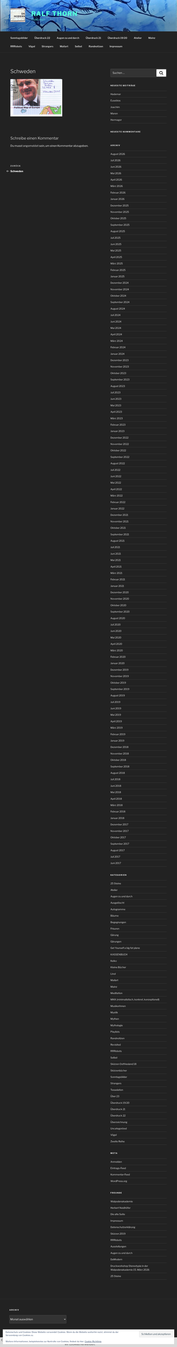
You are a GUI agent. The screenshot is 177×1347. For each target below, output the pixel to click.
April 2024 (116, 334)
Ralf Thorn (54, 13)
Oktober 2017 (118, 837)
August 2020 (117, 618)
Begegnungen (118, 922)
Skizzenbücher (118, 1070)
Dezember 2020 (119, 592)
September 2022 (119, 456)
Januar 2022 (117, 508)
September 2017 (119, 843)
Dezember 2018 (119, 746)
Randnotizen (96, 46)
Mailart (64, 46)
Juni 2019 (115, 708)
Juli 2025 (115, 237)
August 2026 (117, 153)
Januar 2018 (117, 818)
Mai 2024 (115, 327)
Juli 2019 (115, 701)
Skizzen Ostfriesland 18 (123, 1063)
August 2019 (117, 695)
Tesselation (116, 1089)
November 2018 (119, 753)
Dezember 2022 (119, 437)
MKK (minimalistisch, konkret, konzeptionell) (134, 999)
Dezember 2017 (119, 824)
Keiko (113, 960)
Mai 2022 (115, 482)
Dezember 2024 (119, 282)
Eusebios (115, 100)
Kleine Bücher (118, 967)
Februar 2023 (117, 424)
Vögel (32, 46)
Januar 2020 (117, 663)
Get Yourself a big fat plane (125, 947)
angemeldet (31, 145)
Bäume (114, 915)
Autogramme (117, 909)
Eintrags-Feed (118, 1168)
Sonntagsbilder (19, 37)
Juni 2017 (115, 863)
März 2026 (116, 186)
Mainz (151, 37)
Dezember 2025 (119, 205)
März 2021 (116, 572)
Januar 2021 (117, 585)
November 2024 (119, 289)
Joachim (115, 107)
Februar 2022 (117, 502)
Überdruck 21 (93, 37)
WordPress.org (118, 1181)
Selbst (78, 46)
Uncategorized (118, 1128)
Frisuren (114, 928)
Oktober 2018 (118, 759)
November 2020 (119, 598)
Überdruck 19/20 (117, 37)
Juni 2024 (115, 321)
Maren (114, 113)
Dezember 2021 (119, 514)
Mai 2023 (115, 405)
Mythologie (116, 1025)
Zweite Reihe (117, 1141)
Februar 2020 (118, 656)
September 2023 (119, 379)
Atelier (138, 37)
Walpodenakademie (121, 1201)
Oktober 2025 (118, 218)
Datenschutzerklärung (122, 1227)
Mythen (114, 1018)
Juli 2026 (115, 160)
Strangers (47, 46)
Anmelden (116, 1161)
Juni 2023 (115, 398)
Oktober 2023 (118, 373)
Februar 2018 (117, 811)
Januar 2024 (117, 353)
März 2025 (116, 263)
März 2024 (116, 340)
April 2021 (116, 566)
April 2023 (116, 411)
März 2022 (116, 495)
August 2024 (117, 308)
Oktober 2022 (118, 450)
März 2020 (116, 650)
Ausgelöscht (117, 902)
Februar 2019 (117, 734)
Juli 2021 (115, 547)
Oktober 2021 (118, 527)
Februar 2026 (117, 192)
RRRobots (16, 46)
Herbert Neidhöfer (120, 1207)
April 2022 (116, 489)
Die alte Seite (117, 1214)
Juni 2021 (115, 553)
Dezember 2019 (119, 669)
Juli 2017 (115, 856)
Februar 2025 (117, 270)
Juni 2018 (115, 785)
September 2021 (119, 534)
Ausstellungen (118, 1246)
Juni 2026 (115, 166)
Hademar (115, 94)
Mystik (114, 1012)
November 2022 (119, 444)
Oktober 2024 (118, 295)
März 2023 (116, 418)
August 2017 (117, 850)
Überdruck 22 (42, 37)
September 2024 (119, 302)
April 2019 (116, 721)
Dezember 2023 (119, 360)
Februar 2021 (117, 579)
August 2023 (117, 386)
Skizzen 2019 (117, 1233)
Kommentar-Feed (120, 1174)
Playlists (115, 1031)
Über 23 (114, 1096)
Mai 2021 (115, 560)
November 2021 (119, 521)
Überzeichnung (118, 1122)
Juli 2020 (115, 624)
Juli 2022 (115, 469)
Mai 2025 (115, 250)
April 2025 (116, 257)
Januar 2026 (117, 198)
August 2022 (117, 463)
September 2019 (119, 689)
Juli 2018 (115, 779)
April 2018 (116, 798)
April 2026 (116, 179)
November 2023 (119, 366)
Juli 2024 (115, 315)
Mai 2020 (115, 637)
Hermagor (116, 119)
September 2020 (120, 611)
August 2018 (117, 772)
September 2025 (119, 224)
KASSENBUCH (118, 954)
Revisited (115, 1044)
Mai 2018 (115, 792)
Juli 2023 (115, 392)
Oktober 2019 (118, 682)
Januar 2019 (117, 740)
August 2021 (117, 540)
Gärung (114, 934)
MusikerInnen (118, 1006)
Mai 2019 (115, 714)
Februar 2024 (117, 347)
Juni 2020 (116, 630)
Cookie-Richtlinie (93, 1341)
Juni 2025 (115, 244)
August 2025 (117, 231)
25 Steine (115, 883)
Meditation (116, 993)
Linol (113, 973)
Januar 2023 (117, 431)
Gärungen (115, 941)
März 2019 (116, 727)
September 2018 (119, 766)
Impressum (116, 46)
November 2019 (119, 676)
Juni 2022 (115, 476)
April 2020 (116, 643)
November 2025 (119, 211)
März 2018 (116, 805)
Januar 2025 (117, 276)
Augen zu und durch (68, 37)
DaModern (116, 1259)
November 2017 (119, 830)
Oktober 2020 (118, 605)
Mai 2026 (115, 173)
